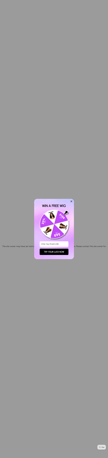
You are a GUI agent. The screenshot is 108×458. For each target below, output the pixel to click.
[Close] (71, 201)
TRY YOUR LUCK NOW (54, 252)
